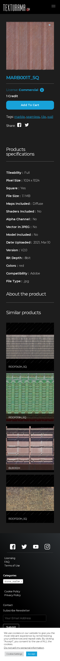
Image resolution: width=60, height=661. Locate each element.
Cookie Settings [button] (14, 654)
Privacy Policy (12, 595)
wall (50, 117)
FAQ (6, 561)
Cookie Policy (12, 591)
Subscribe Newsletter (16, 610)
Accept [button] (31, 654)
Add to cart (30, 105)
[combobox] (13, 581)
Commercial (28, 90)
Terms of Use (12, 565)
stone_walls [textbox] (12, 581)
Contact (8, 605)
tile (43, 117)
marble (19, 117)
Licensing (9, 558)
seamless (33, 117)
